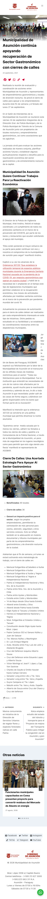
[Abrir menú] (42, 5)
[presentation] (23, 774)
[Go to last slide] (6, 788)
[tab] (19, 818)
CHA (4, 35)
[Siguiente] (40, 788)
